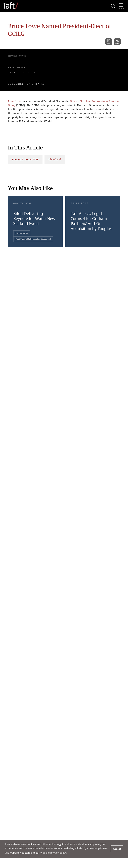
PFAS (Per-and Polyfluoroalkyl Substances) (33, 239)
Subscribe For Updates (26, 84)
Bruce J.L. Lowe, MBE (25, 159)
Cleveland (54, 159)
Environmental (22, 233)
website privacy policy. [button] (53, 852)
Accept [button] (117, 848)
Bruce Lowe (15, 101)
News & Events (17, 56)
